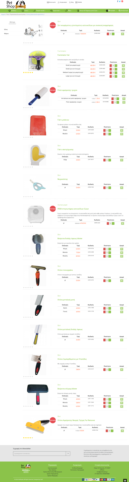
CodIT (41, 479)
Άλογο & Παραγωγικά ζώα (88, 10)
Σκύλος (13, 10)
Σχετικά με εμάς (52, 468)
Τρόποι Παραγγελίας (52, 473)
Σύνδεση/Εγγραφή (77, 468)
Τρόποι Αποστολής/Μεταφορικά (52, 472)
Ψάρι (69, 10)
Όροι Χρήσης (52, 470)
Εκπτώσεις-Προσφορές (77, 470)
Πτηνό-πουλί (40, 10)
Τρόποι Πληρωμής (52, 475)
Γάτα (26, 10)
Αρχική (3, 14)
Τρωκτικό (56, 10)
